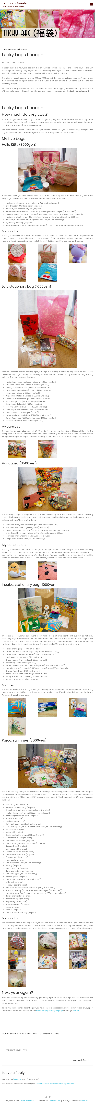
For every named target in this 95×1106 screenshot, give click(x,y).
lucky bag (37, 1033)
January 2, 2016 (8, 62)
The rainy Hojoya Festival (16, 1050)
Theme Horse (54, 1101)
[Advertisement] (47, 98)
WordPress (84, 1101)
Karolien (20, 62)
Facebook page (43, 1010)
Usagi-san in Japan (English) (14, 49)
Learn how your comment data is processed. (55, 1083)
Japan (29, 1033)
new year (46, 1033)
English (5, 1033)
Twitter (75, 1010)
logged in (17, 1079)
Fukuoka (22, 1033)
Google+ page (56, 1010)
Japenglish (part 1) (81, 1060)
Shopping (55, 1033)
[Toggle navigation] (91, 4)
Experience (13, 1033)
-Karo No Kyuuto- (15, 3)
